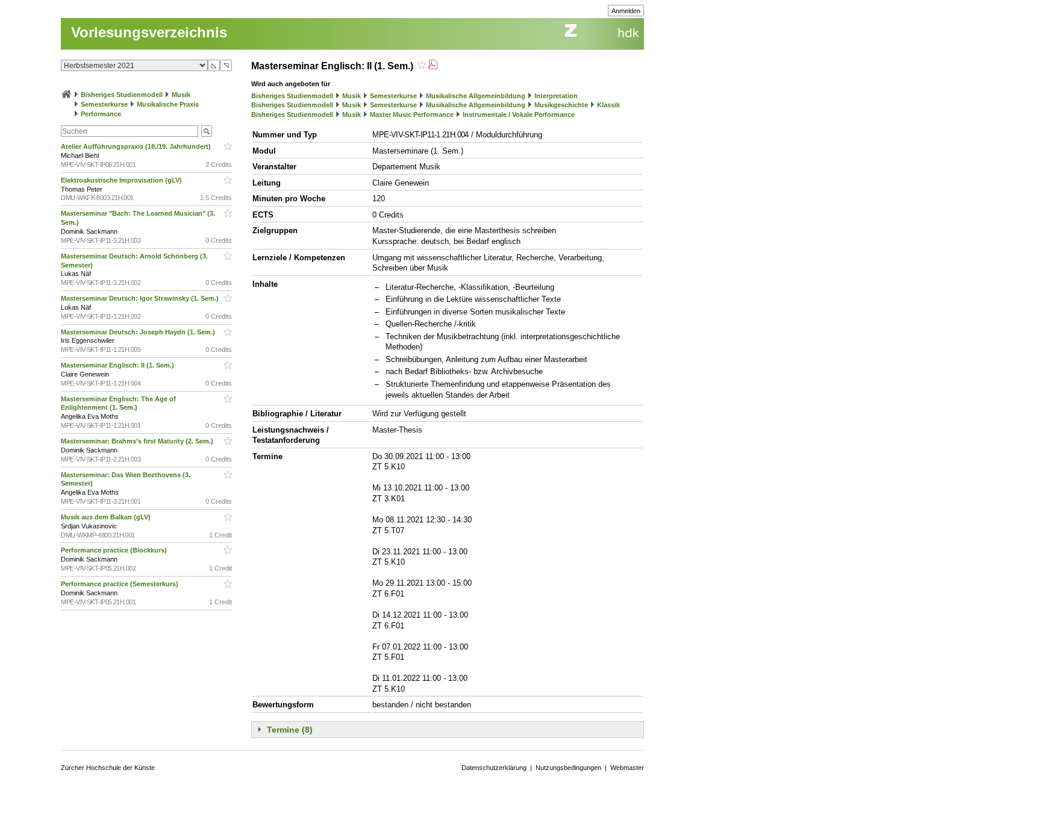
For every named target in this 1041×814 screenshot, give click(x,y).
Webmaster (627, 767)
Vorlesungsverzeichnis (149, 32)
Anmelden (625, 10)
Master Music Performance (412, 114)
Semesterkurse (104, 104)
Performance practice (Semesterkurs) (120, 583)
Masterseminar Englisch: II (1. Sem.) (118, 365)
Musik (181, 94)
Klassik (608, 104)
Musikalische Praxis (168, 104)
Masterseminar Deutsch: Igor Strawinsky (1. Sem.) (140, 298)
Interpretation (556, 95)
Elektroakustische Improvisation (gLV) (122, 180)
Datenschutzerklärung (494, 767)
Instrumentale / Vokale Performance (519, 114)
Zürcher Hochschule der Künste (108, 767)
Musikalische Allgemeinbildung (475, 95)
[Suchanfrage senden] (206, 131)
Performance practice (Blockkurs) (115, 550)
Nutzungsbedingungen (568, 767)
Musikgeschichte (561, 104)
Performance (101, 113)
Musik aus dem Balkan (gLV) (106, 517)
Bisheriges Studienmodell (122, 94)
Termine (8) (290, 729)
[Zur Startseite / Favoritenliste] (66, 94)
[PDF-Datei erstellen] (432, 66)
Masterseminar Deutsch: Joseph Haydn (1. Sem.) (139, 332)
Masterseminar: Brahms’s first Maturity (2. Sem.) (138, 441)
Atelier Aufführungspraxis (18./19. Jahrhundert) (137, 146)
